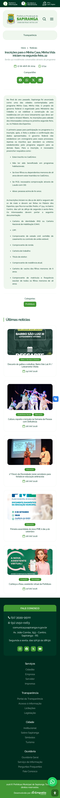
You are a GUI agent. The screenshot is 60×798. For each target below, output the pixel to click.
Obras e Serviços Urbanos (30, 359)
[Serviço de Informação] (30, 763)
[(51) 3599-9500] (19, 617)
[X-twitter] (33, 648)
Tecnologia (35, 579)
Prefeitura (29, 304)
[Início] (23, 48)
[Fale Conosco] (30, 772)
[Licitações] (30, 709)
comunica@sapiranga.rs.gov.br (30, 627)
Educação (38, 414)
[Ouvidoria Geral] (30, 758)
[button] (20, 80)
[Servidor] (30, 680)
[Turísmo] (30, 743)
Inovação (24, 579)
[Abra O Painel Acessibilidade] (55, 793)
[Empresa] (30, 675)
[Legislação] (30, 714)
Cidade (30, 722)
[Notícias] (33, 48)
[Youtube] (40, 648)
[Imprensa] (30, 684)
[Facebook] (26, 648)
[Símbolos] (30, 738)
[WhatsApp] (52, 781)
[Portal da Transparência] (30, 700)
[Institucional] (30, 729)
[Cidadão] (30, 670)
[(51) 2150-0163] (19, 622)
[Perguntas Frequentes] (30, 768)
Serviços (30, 663)
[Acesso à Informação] (30, 704)
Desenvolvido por (22, 793)
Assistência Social (24, 414)
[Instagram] (20, 648)
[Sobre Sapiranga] (30, 734)
